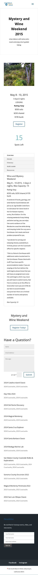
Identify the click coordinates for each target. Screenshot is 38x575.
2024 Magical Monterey (13, 416)
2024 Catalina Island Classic (14, 382)
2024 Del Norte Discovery (14, 405)
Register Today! (19, 327)
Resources (10, 170)
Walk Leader (11, 166)
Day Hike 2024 (9, 394)
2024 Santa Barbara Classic (14, 438)
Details (9, 159)
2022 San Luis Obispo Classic (15, 497)
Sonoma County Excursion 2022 (16, 474)
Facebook (12, 562)
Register (19, 124)
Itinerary (10, 163)
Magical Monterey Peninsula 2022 (17, 486)
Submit (29, 374)
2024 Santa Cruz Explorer (14, 427)
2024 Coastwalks (9, 386)
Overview (10, 155)
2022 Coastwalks (9, 478)
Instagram (23, 562)
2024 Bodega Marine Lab (14, 447)
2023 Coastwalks (9, 464)
